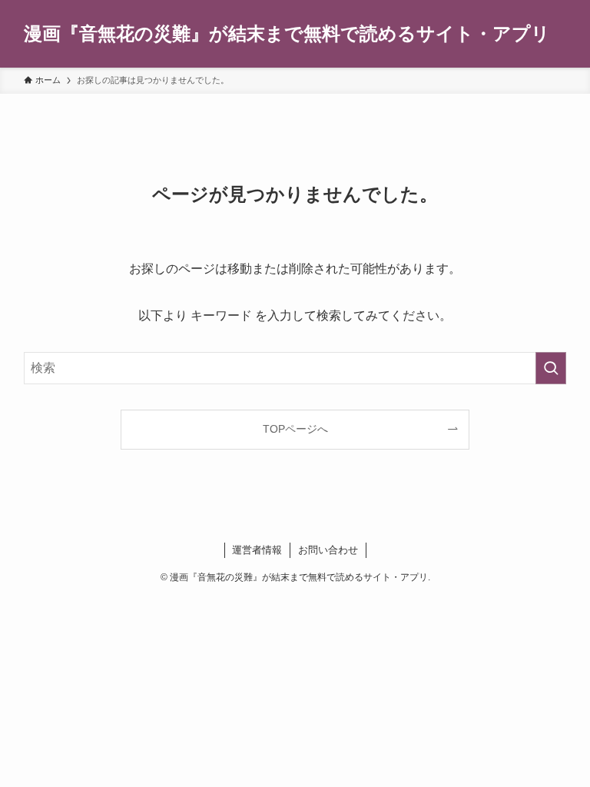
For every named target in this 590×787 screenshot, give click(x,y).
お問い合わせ (328, 550)
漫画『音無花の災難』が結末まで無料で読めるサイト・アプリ (287, 34)
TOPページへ (295, 429)
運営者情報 (257, 550)
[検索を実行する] (550, 368)
